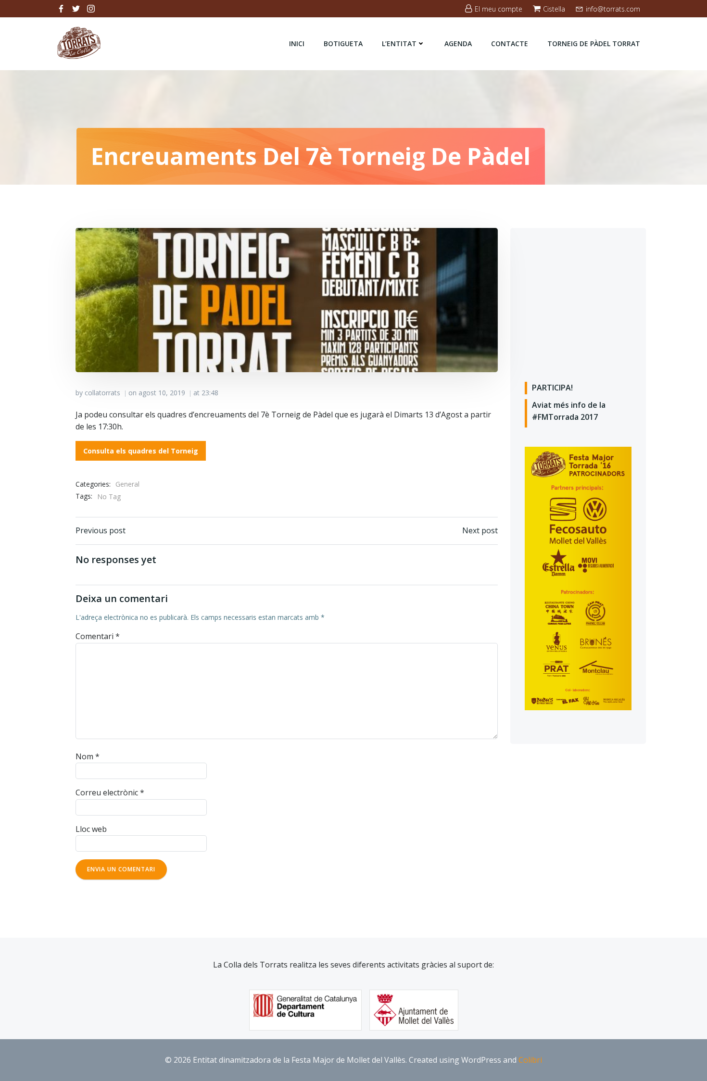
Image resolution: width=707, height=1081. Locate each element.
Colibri (530, 1060)
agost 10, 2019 (162, 392)
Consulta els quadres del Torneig (140, 450)
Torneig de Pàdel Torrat (593, 43)
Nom (88, 756)
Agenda (458, 43)
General (127, 484)
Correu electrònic (110, 792)
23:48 (210, 392)
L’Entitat (399, 43)
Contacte (509, 43)
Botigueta (343, 43)
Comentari (98, 636)
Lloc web (91, 829)
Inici (296, 43)
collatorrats (102, 392)
